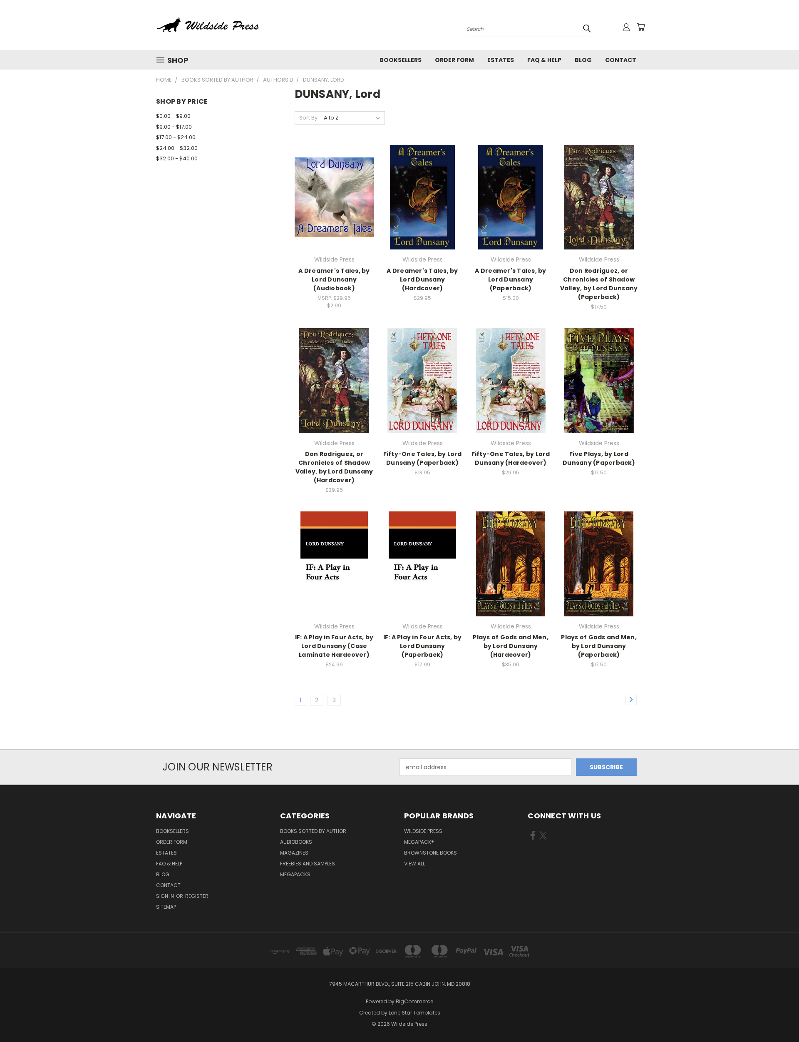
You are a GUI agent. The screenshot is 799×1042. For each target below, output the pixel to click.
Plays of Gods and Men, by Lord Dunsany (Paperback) (599, 646)
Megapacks (295, 874)
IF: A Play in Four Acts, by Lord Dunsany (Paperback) (422, 646)
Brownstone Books (430, 852)
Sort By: (309, 118)
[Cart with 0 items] (641, 27)
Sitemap (166, 906)
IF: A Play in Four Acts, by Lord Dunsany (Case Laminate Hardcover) (334, 646)
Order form (454, 60)
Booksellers (401, 60)
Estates (500, 60)
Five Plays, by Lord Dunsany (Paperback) (599, 458)
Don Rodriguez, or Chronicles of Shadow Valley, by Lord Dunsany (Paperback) (599, 284)
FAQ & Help (544, 60)
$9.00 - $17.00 (174, 127)
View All (414, 863)
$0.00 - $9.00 (173, 116)
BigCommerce (414, 1001)
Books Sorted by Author (313, 831)
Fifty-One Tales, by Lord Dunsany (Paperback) (422, 458)
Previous (777, 1016)
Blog (583, 60)
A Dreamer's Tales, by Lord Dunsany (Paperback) (510, 279)
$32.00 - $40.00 (177, 158)
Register (196, 896)
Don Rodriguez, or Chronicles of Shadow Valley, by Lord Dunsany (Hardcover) (334, 467)
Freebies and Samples (307, 863)
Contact (620, 60)
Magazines (294, 852)
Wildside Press (423, 831)
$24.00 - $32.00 (177, 148)
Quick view (334, 180)
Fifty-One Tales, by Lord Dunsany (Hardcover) (510, 458)
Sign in (165, 896)
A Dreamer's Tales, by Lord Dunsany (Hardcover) (422, 279)
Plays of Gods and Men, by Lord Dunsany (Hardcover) (510, 646)
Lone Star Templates (414, 1012)
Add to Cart (334, 211)
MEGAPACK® (419, 841)
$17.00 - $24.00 (176, 137)
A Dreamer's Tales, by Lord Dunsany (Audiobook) (334, 279)
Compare (331, 196)
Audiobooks (296, 841)
